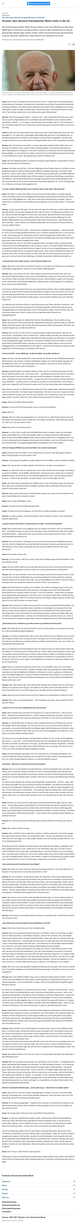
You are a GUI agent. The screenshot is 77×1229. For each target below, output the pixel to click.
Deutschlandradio (9, 1202)
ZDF (16, 1217)
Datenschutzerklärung (11, 1205)
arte (28, 1217)
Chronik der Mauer (38, 1217)
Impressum (6, 1211)
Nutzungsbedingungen (11, 1208)
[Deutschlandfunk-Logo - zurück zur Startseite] (38, 3)
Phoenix (22, 1217)
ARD (11, 1217)
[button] (3, 4)
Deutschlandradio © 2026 (12, 1220)
